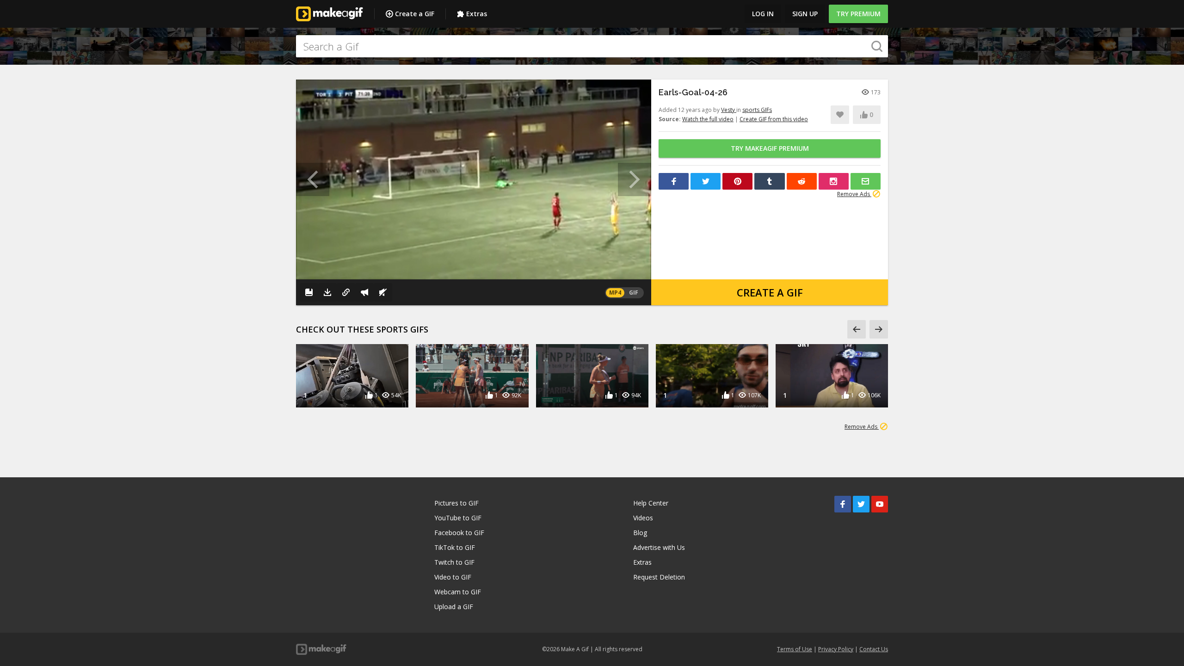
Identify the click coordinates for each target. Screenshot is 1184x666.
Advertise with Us (659, 547)
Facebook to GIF (459, 532)
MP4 (615, 292)
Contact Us (873, 649)
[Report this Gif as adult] (364, 292)
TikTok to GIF (454, 547)
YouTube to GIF (457, 517)
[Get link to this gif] (346, 292)
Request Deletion (659, 577)
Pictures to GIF (456, 503)
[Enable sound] (383, 292)
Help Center (650, 503)
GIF (633, 292)
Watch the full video (708, 119)
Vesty (728, 110)
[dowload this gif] (327, 292)
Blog (640, 532)
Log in (763, 13)
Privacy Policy (835, 649)
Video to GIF (452, 577)
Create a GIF (414, 13)
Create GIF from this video (774, 119)
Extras (476, 13)
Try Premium (858, 13)
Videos (643, 517)
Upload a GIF (453, 606)
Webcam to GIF (457, 591)
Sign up (805, 13)
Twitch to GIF (454, 562)
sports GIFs (757, 110)
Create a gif (770, 292)
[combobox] (592, 46)
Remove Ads (854, 194)
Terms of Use (794, 649)
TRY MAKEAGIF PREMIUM (770, 148)
